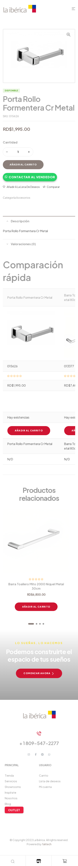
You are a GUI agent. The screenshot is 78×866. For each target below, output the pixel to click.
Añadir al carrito (23, 164)
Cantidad (10, 142)
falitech (46, 844)
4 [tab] (43, 624)
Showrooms (13, 786)
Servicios (11, 781)
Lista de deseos (50, 781)
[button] (30, 175)
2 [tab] (36, 624)
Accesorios (23, 197)
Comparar (53, 186)
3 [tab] (40, 624)
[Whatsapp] (49, 754)
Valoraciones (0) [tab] (23, 244)
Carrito (43, 775)
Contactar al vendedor (32, 177)
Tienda (9, 775)
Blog (8, 804)
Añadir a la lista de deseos (23, 186)
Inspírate (10, 792)
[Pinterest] (42, 754)
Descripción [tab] (20, 221)
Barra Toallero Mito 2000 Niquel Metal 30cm (36, 586)
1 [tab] (31, 624)
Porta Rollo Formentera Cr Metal (29, 297)
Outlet (14, 810)
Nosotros (11, 798)
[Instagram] (28, 754)
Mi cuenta (45, 786)
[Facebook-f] (35, 754)
